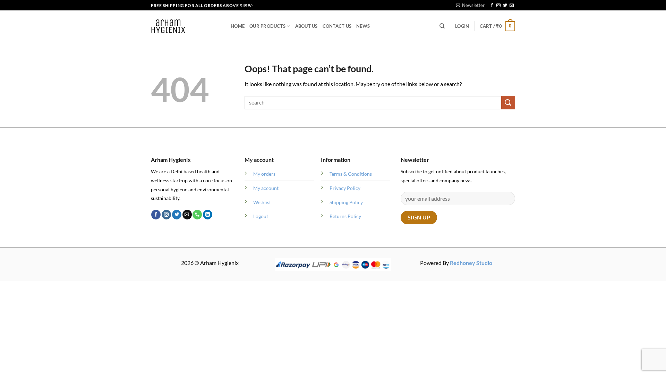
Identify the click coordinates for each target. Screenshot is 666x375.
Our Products (267, 26)
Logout (260, 216)
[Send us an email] (512, 5)
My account (266, 188)
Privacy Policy (345, 188)
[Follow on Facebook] (492, 5)
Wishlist (262, 202)
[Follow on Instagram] (498, 5)
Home (238, 26)
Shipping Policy (346, 202)
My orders (264, 174)
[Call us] (197, 214)
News (363, 26)
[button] (470, 5)
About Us (306, 26)
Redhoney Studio (471, 262)
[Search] (442, 26)
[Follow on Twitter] (505, 5)
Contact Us (337, 26)
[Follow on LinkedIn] (207, 214)
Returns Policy (345, 216)
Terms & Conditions (351, 174)
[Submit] (508, 102)
